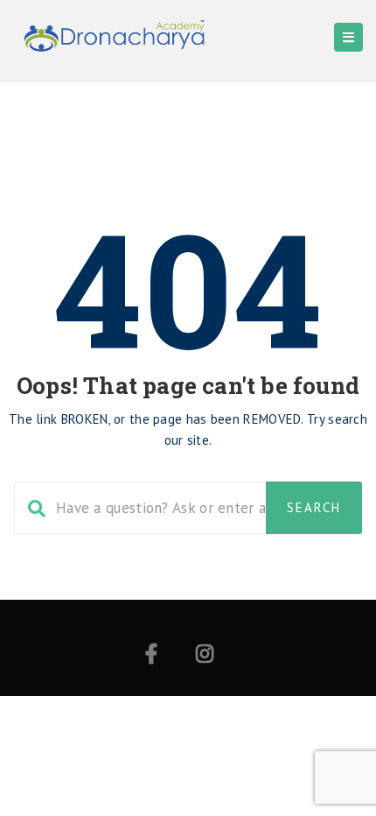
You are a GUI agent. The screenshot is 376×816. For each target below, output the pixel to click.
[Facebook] (151, 656)
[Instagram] (204, 656)
